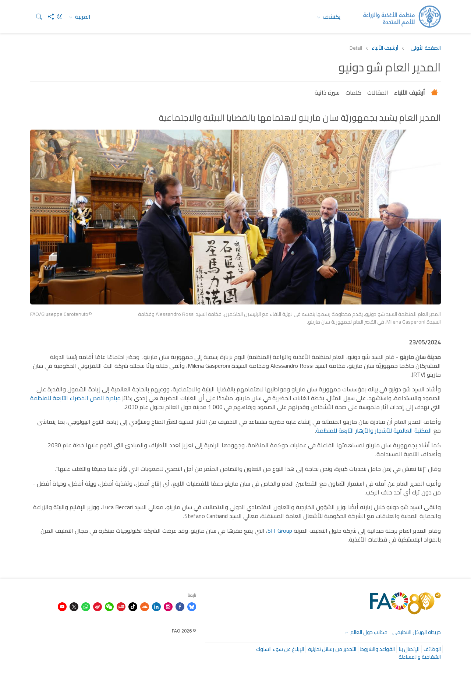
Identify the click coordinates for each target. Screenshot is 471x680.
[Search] (36, 17)
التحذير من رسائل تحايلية (332, 649)
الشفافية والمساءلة (420, 657)
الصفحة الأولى (426, 48)
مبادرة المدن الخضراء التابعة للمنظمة (75, 398)
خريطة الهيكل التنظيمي (416, 632)
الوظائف (432, 649)
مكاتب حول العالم (368, 632)
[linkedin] (156, 606)
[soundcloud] (144, 606)
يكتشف (331, 16)
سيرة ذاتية (327, 92)
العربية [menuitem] (82, 16)
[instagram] (168, 606)
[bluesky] (191, 606)
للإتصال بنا (409, 649)
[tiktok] (132, 606)
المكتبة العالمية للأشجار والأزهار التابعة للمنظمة (374, 430)
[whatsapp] (85, 606)
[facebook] (180, 606)
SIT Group (280, 530)
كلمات (353, 92)
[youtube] (62, 606)
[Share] (48, 17)
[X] (74, 606)
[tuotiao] (121, 606)
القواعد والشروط (377, 649)
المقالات (377, 92)
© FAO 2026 (184, 630)
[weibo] (97, 606)
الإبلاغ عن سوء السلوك (280, 649)
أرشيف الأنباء (385, 48)
